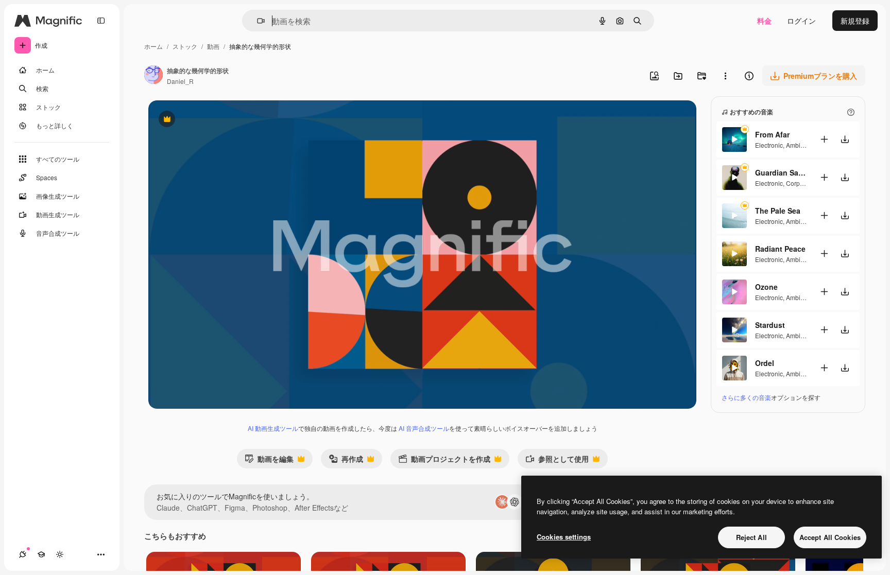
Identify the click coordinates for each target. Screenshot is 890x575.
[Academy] (41, 554)
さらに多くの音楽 (746, 397)
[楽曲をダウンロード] (844, 139)
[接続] (22, 554)
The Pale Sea (777, 210)
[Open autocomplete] (257, 21)
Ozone (766, 287)
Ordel (764, 363)
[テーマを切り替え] (60, 554)
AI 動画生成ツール (273, 428)
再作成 (346, 461)
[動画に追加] (824, 139)
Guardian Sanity (781, 172)
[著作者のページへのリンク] (153, 75)
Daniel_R (180, 81)
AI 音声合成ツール (424, 428)
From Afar (772, 134)
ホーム (153, 46)
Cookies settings (564, 537)
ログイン (801, 20)
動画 (213, 46)
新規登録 (855, 20)
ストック (185, 46)
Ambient (797, 145)
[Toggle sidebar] (101, 20)
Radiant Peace (780, 248)
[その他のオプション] (725, 75)
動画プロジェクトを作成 (444, 461)
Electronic (769, 145)
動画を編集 (269, 461)
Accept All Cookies (830, 537)
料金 (764, 20)
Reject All (751, 537)
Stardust (770, 325)
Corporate (800, 183)
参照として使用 (557, 461)
